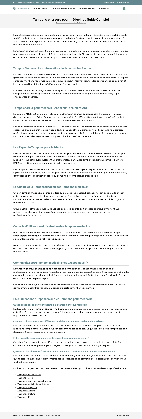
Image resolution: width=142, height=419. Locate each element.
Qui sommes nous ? (122, 2)
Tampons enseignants (27, 387)
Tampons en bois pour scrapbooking (34, 381)
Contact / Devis (109, 2)
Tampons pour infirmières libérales (33, 384)
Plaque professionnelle (40, 8)
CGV (42, 416)
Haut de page (124, 416)
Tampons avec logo (26, 390)
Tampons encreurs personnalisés (63, 8)
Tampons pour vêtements (29, 374)
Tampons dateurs (25, 378)
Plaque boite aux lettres (86, 8)
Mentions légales (33, 416)
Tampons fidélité (25, 397)
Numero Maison (104, 8)
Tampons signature (26, 394)
